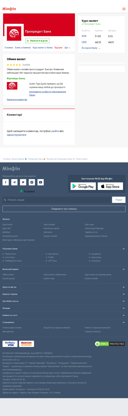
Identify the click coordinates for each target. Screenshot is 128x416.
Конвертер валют (10, 236)
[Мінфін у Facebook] (5, 182)
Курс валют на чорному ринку (98, 275)
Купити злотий (91, 278)
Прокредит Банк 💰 (36, 159)
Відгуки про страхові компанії (57, 328)
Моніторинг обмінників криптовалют (18, 240)
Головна (9, 47)
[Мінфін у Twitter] (23, 182)
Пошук (119, 200)
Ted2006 (26, 65)
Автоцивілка (8, 332)
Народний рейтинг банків (96, 236)
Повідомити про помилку (64, 209)
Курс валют (7, 224)
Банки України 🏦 (19, 159)
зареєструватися (16, 134)
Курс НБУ (6, 228)
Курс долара (49, 224)
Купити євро (49, 278)
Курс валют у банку (43, 47)
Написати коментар (17, 99)
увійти (55, 131)
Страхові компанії (93, 332)
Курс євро (89, 224)
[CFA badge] (42, 344)
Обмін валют (8, 275)
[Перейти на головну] (9, 9)
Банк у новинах (23, 47)
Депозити (48, 232)
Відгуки (58, 47)
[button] (68, 19)
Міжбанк (6, 232)
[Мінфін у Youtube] (40, 182)
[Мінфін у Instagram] (32, 182)
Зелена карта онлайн (12, 328)
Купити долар (8, 278)
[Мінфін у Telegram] (14, 182)
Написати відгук (39, 40)
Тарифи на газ (91, 232)
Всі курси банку (89, 48)
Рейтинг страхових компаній (97, 328)
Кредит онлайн (50, 236)
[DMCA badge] (110, 344)
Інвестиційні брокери (94, 228)
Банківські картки (51, 228)
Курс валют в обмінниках (55, 275)
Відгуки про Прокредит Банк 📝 (61, 159)
